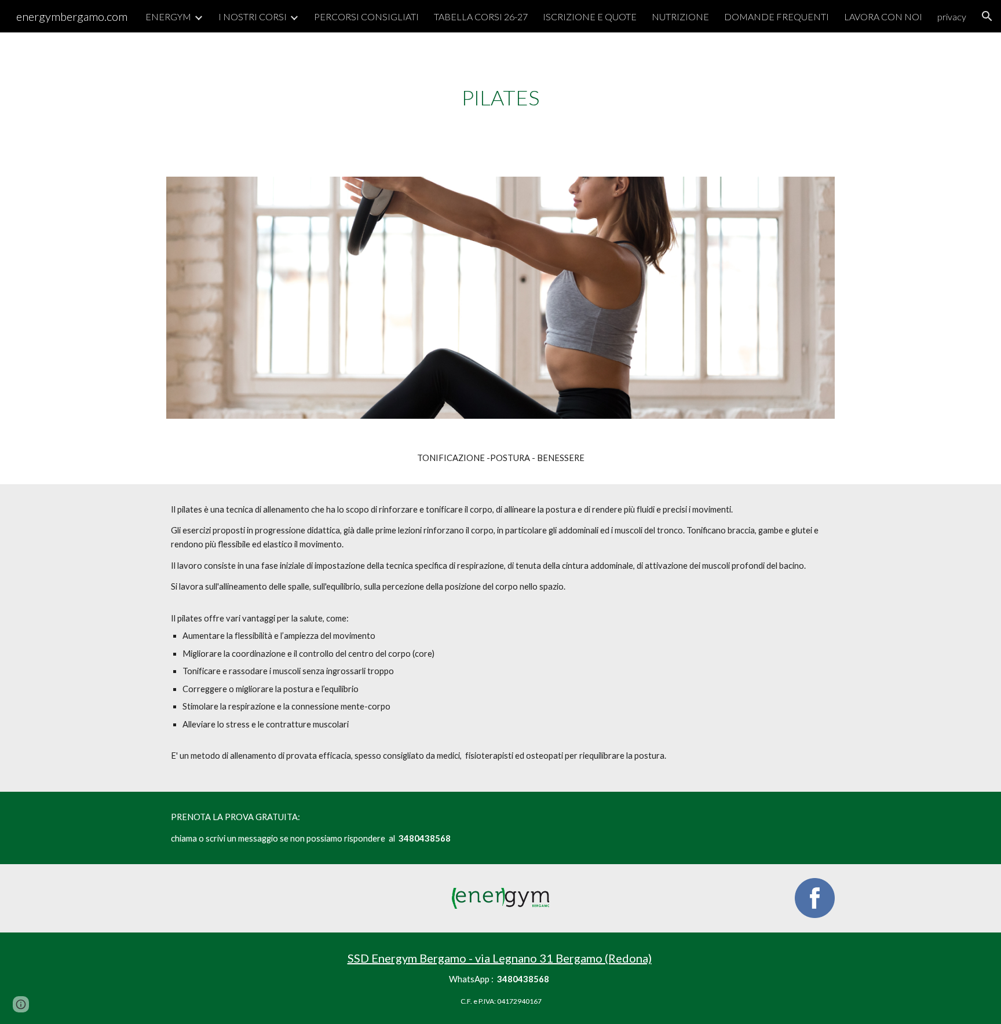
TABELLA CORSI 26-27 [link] (481, 16)
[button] (987, 16)
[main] (500, 97)
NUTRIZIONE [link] (680, 16)
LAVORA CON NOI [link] (883, 16)
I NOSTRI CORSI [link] (252, 16)
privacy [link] (951, 16)
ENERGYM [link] (168, 16)
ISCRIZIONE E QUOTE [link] (590, 16)
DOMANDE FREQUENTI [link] (776, 16)
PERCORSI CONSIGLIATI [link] (366, 16)
